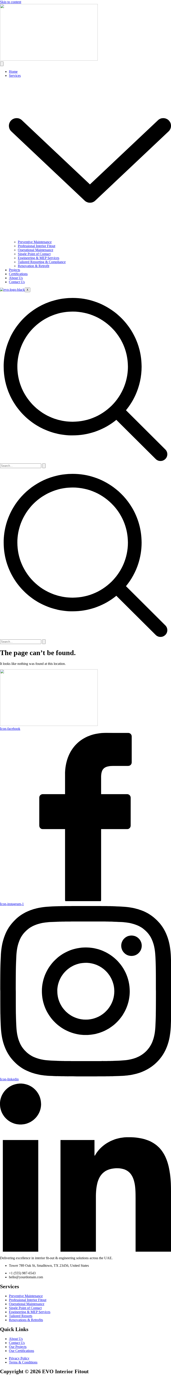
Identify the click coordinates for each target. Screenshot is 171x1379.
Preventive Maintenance (35, 242)
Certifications (18, 274)
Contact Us (17, 282)
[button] (85, 461)
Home (13, 71)
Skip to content (10, 2)
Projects (14, 270)
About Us (16, 278)
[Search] (44, 465)
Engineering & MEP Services (38, 258)
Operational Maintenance (35, 250)
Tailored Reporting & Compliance (42, 262)
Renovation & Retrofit (33, 266)
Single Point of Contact (34, 254)
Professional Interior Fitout (36, 246)
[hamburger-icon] (2, 63)
